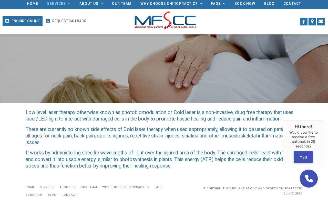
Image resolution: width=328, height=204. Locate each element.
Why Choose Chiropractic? (125, 187)
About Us (67, 187)
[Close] (324, 120)
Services (47, 187)
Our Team (89, 187)
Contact (69, 195)
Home (30, 187)
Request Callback (69, 21)
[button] (309, 179)
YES (303, 157)
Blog (52, 195)
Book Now (34, 195)
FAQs (158, 187)
